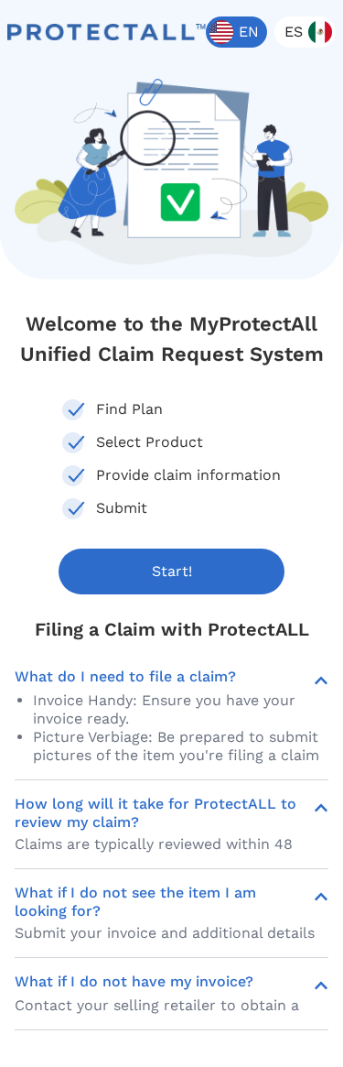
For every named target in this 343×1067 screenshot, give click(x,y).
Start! (172, 571)
